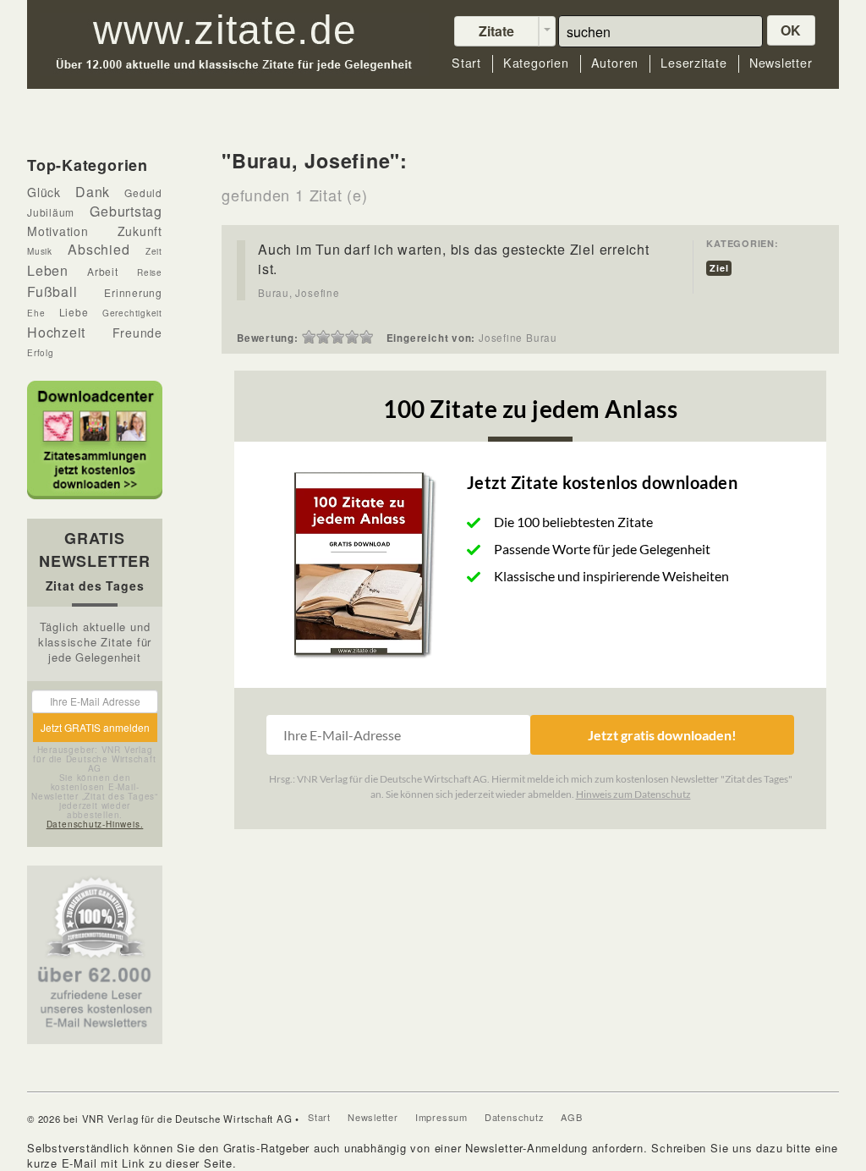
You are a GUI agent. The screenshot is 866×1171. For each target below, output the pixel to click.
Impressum (441, 1117)
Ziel (719, 267)
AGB (571, 1117)
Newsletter (781, 63)
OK (792, 30)
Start (466, 63)
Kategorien (536, 63)
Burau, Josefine (299, 293)
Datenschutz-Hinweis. (95, 824)
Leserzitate (693, 63)
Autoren (615, 63)
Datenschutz (515, 1117)
